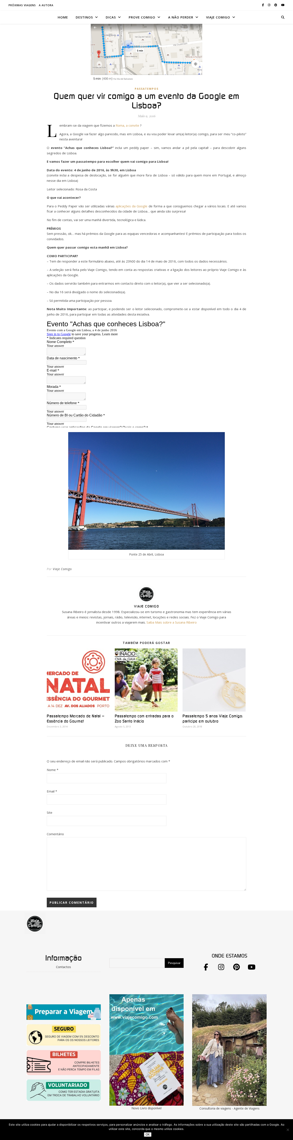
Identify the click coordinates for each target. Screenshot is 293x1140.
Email (52, 791)
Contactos (63, 967)
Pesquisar (174, 963)
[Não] (287, 1130)
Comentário (55, 834)
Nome (52, 770)
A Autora (46, 5)
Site (49, 812)
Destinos (84, 17)
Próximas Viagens (22, 5)
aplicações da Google (131, 206)
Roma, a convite (128, 125)
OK (148, 1134)
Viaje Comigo (62, 569)
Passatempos (147, 89)
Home (63, 17)
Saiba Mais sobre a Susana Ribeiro (171, 622)
